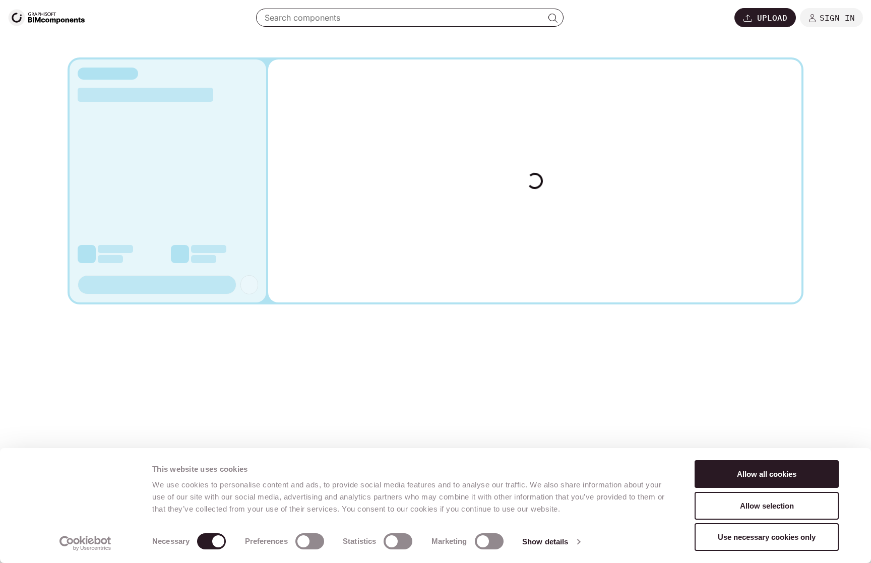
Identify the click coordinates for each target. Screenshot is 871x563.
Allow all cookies (766, 474)
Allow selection (767, 506)
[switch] (309, 541)
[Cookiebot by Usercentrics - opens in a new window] (85, 543)
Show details (545, 541)
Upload (772, 18)
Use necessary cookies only (767, 537)
